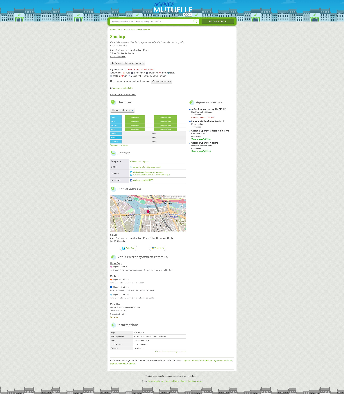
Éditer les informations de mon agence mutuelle (170, 352)
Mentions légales (172, 381)
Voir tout (114, 317)
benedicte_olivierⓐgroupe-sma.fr (147, 167)
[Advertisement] (211, 175)
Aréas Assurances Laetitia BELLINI (209, 109)
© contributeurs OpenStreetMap (175, 196)
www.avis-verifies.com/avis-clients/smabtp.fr (151, 175)
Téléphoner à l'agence (139, 162)
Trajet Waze (130, 248)
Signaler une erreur (119, 145)
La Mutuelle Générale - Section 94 (208, 121)
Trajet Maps (159, 248)
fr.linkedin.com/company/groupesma (148, 172)
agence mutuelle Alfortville (122, 364)
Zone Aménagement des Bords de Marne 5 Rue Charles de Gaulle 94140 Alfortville (129, 53)
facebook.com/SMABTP (143, 180)
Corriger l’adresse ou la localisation (174, 232)
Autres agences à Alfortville (123, 94)
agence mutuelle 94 (223, 360)
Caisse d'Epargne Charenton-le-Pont (210, 131)
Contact (183, 381)
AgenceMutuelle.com (172, 9)
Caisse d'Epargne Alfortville (205, 143)
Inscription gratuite (195, 381)
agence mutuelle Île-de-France (197, 360)
